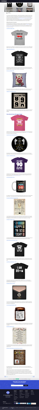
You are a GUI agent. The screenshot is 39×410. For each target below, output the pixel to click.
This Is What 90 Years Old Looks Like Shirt (14, 114)
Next (32, 376)
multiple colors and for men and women (16, 175)
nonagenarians (27, 24)
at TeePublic (27, 132)
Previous (7, 376)
